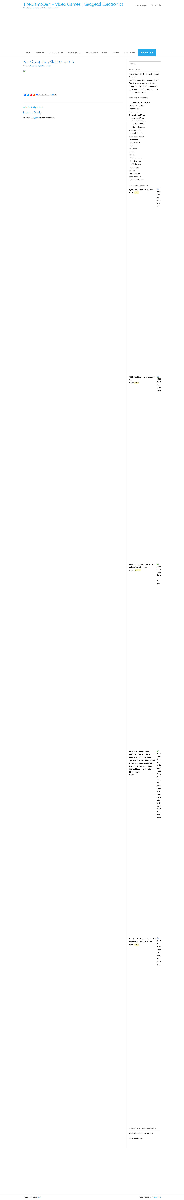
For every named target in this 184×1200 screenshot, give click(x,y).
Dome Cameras (139, 127)
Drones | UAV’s (74, 52)
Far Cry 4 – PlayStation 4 (33, 107)
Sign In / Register (141, 5)
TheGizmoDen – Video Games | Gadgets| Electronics (73, 4)
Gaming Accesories (136, 136)
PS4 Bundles (136, 164)
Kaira (39, 1197)
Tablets (116, 52)
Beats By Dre (135, 142)
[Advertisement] (92, 30)
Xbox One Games (137, 179)
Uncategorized (134, 173)
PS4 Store (40, 52)
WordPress (157, 1197)
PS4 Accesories (136, 158)
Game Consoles (135, 130)
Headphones (129, 52)
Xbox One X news (136, 1138)
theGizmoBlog (146, 52)
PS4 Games (134, 167)
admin (49, 66)
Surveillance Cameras (140, 121)
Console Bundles (136, 133)
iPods (131, 145)
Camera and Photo (137, 118)
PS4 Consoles (135, 161)
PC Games (133, 149)
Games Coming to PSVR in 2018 (141, 1133)
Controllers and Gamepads (139, 102)
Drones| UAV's (134, 109)
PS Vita (131, 152)
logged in (36, 118)
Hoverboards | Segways (96, 52)
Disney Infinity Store (136, 105)
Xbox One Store (56, 52)
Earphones (133, 112)
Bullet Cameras (138, 124)
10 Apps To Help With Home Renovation (144, 86)
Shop (28, 52)
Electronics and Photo (137, 115)
